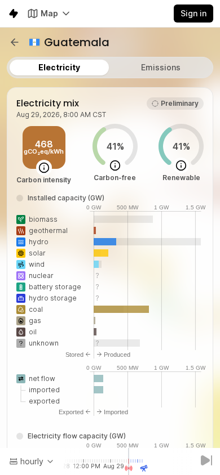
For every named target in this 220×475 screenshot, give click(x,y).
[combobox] (32, 461)
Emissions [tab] (161, 67)
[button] (15, 42)
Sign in (193, 13)
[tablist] (110, 67)
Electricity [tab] (59, 67)
